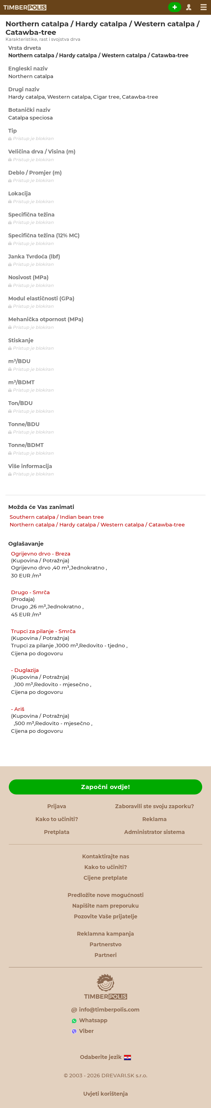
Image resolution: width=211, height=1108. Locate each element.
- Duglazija (25, 670)
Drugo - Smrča (30, 592)
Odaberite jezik (101, 1057)
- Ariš (17, 709)
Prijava (56, 806)
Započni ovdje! (105, 787)
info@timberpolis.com (109, 1010)
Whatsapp (93, 1020)
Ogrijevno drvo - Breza (40, 554)
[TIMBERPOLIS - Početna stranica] (24, 7)
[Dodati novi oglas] (174, 7)
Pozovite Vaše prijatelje (105, 916)
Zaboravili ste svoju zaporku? (154, 806)
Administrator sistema (154, 832)
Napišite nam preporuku (105, 906)
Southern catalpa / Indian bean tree (57, 517)
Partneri (106, 955)
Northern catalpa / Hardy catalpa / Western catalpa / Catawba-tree (97, 525)
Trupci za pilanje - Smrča (43, 631)
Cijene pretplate (105, 878)
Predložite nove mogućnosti (106, 895)
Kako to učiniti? (56, 819)
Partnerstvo (105, 944)
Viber (86, 1031)
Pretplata (57, 832)
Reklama (154, 819)
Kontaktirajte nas (105, 856)
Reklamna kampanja (105, 934)
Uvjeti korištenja (105, 1094)
